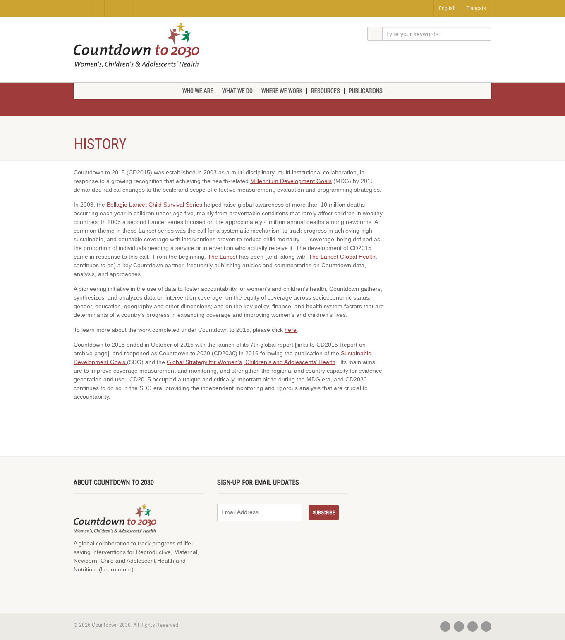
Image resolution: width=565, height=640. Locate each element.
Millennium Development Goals (291, 181)
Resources (325, 91)
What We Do (237, 91)
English (447, 8)
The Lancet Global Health (342, 256)
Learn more (116, 569)
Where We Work (281, 91)
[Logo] (136, 45)
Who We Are (197, 91)
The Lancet (222, 256)
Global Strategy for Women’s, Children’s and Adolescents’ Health (251, 362)
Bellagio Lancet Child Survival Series (154, 204)
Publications (366, 91)
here (291, 329)
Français (476, 8)
